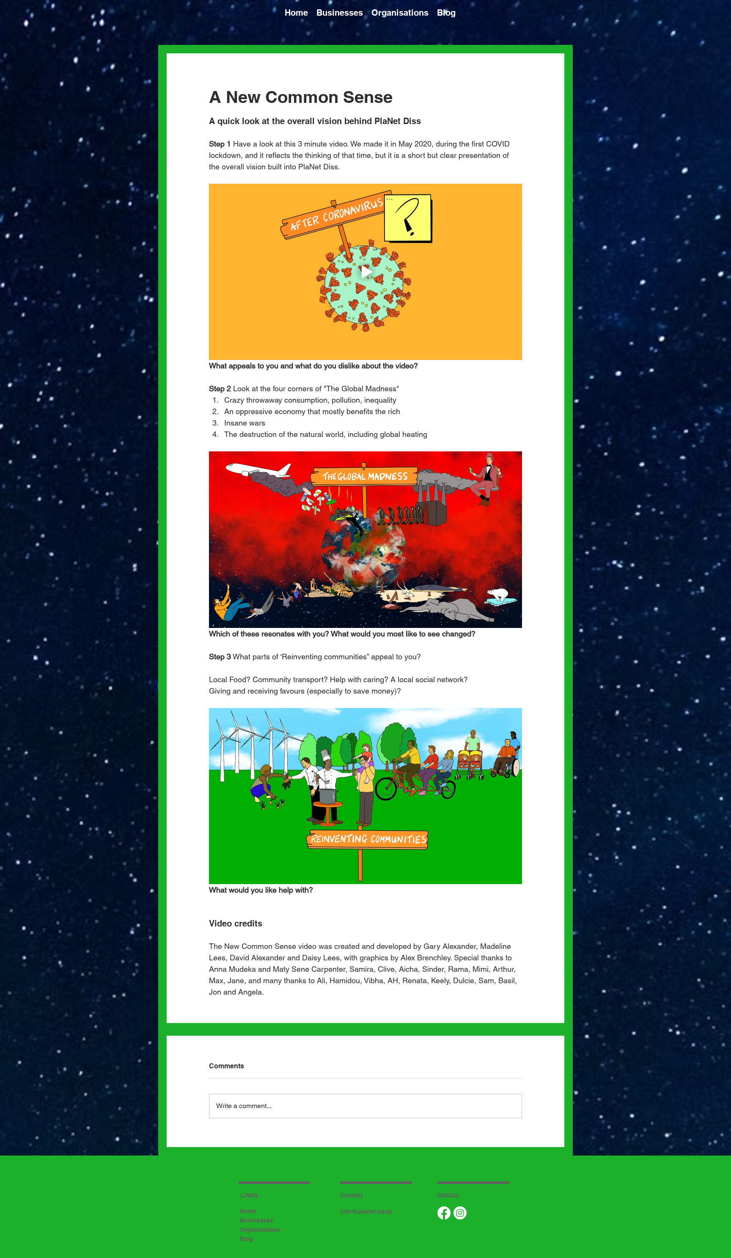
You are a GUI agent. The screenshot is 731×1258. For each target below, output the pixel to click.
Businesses (256, 1220)
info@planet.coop (366, 1211)
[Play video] (365, 272)
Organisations (259, 1229)
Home (247, 1211)
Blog (246, 1239)
